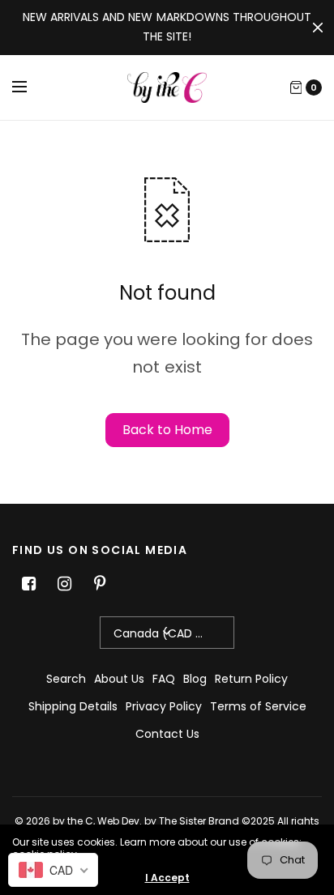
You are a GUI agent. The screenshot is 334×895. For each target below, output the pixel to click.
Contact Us (167, 734)
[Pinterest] (100, 584)
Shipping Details (73, 706)
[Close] (318, 27)
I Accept (167, 878)
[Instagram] (64, 584)
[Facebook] (28, 584)
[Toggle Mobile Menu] (30, 87)
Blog (195, 679)
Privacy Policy (164, 706)
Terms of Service (258, 706)
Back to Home (167, 429)
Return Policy (251, 679)
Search (66, 679)
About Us (119, 679)
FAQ (163, 679)
